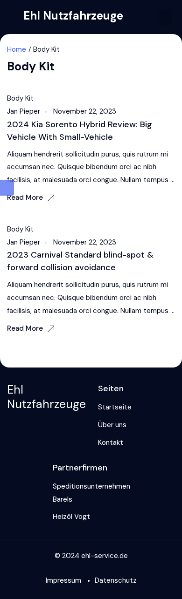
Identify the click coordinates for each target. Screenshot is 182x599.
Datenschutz (116, 580)
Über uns (112, 424)
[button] (165, 17)
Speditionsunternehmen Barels (91, 493)
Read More (25, 197)
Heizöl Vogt (71, 516)
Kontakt (110, 442)
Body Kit (20, 98)
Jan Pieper (23, 111)
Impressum (63, 580)
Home (16, 49)
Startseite (115, 407)
